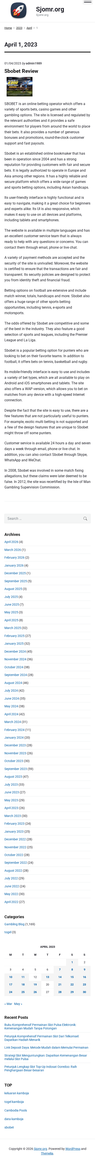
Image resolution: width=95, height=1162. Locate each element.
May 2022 (11, 894)
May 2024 (11, 706)
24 (10, 992)
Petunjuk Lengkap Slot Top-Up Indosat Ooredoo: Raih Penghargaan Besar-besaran (40, 1068)
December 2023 (15, 745)
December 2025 (15, 573)
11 (23, 977)
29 (72, 992)
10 (10, 977)
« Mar (8, 1004)
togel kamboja (14, 1102)
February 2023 (14, 823)
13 (47, 977)
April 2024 (11, 714)
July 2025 (11, 597)
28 (59, 992)
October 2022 (13, 855)
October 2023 (13, 761)
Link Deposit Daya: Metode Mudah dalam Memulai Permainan (46, 1047)
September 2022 (15, 862)
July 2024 (11, 690)
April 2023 (11, 808)
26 (35, 992)
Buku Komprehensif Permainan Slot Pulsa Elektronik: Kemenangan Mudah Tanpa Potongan (40, 1026)
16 (84, 977)
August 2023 (13, 776)
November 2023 (15, 753)
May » (18, 1004)
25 (23, 992)
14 (59, 977)
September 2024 (15, 675)
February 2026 (14, 557)
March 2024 (12, 722)
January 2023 (14, 831)
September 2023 (15, 769)
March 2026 (12, 550)
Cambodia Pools (15, 1110)
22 (72, 984)
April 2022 (11, 902)
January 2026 (14, 565)
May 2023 (11, 800)
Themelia (47, 1153)
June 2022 (11, 886)
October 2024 (13, 667)
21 (59, 984)
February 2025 (14, 636)
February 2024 (14, 730)
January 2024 (14, 737)
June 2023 (11, 792)
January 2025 (14, 643)
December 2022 (15, 839)
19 (35, 984)
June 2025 (11, 604)
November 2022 (15, 847)
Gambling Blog (14, 924)
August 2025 (13, 589)
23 (84, 984)
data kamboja (13, 1119)
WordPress (72, 1149)
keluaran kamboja (16, 1093)
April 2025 (11, 620)
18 (23, 984)
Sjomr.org (40, 1149)
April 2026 (11, 542)
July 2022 (11, 878)
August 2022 (13, 870)
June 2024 (11, 698)
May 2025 (11, 612)
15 (72, 977)
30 (84, 992)
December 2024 (15, 651)
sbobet (9, 1127)
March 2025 (12, 628)
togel (7, 932)
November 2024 (15, 659)
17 (10, 984)
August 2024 (13, 683)
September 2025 (15, 581)
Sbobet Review (21, 71)
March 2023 (12, 816)
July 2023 (11, 784)
